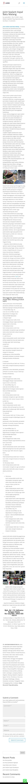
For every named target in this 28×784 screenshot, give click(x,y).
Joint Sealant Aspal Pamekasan (11, 767)
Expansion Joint (19, 19)
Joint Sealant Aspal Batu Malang (13, 298)
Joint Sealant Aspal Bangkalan (10, 770)
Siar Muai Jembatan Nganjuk (10, 762)
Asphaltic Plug (11, 19)
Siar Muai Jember (7, 760)
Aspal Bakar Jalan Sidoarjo (9, 765)
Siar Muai (5, 21)
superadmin (7, 17)
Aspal (16, 276)
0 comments (12, 21)
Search (22, 752)
